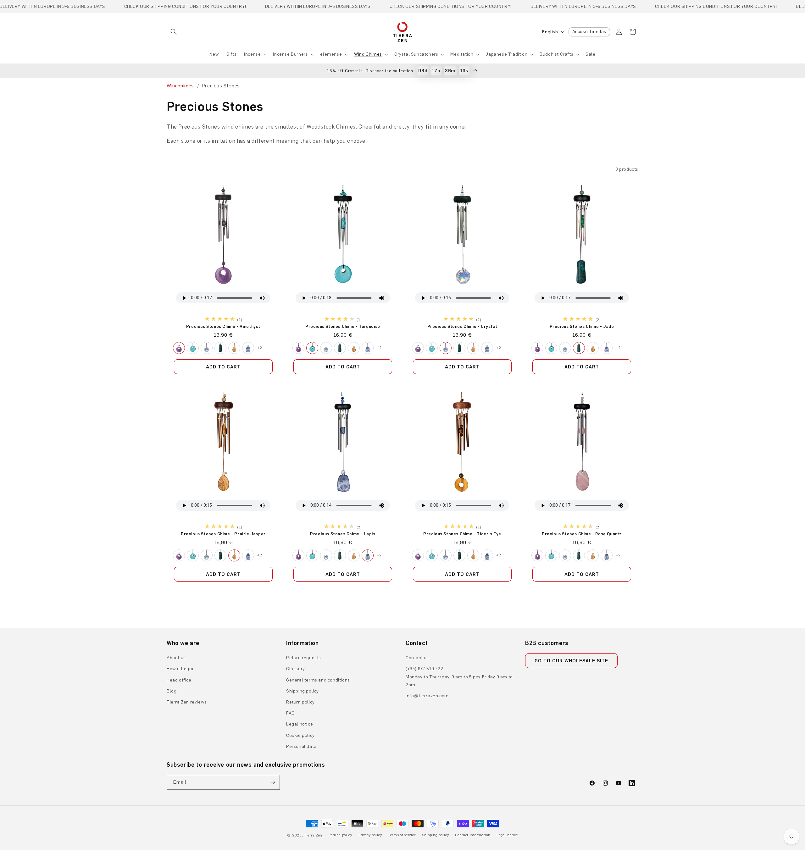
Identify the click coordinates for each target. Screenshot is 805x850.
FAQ (290, 713)
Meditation (461, 54)
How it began (181, 668)
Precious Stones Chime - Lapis (342, 534)
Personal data (301, 746)
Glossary (295, 668)
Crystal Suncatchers (416, 54)
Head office (179, 680)
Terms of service (402, 835)
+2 (259, 347)
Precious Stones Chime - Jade (582, 326)
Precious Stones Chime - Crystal (462, 326)
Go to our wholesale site (571, 661)
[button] (173, 32)
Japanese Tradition (506, 54)
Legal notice (299, 724)
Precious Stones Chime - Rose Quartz (582, 534)
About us (176, 657)
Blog (171, 691)
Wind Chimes (368, 54)
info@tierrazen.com (427, 695)
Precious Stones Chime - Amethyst (223, 326)
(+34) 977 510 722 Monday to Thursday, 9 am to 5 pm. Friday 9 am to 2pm (459, 676)
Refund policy (340, 835)
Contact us (417, 657)
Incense (252, 54)
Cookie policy (300, 735)
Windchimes (180, 86)
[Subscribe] (273, 782)
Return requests (303, 657)
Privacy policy (370, 835)
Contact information (472, 835)
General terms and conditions (318, 680)
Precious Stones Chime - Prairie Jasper (223, 534)
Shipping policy (302, 691)
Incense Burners (290, 54)
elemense (331, 54)
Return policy (300, 702)
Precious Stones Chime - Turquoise (342, 326)
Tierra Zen (313, 835)
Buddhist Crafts (556, 54)
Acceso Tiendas (589, 31)
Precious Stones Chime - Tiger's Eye (462, 534)
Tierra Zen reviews (187, 702)
